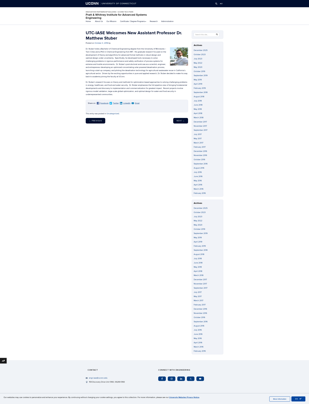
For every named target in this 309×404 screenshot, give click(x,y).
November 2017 (200, 126)
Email (137, 103)
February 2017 (200, 147)
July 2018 (198, 101)
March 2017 (198, 143)
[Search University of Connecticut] (216, 4)
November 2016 (200, 155)
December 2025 (200, 50)
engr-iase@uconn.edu (98, 378)
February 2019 (200, 88)
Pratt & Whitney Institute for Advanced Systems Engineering (116, 16)
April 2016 (198, 185)
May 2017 (198, 138)
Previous (95, 121)
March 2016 (198, 189)
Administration (167, 21)
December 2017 (200, 122)
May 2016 (198, 180)
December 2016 (200, 151)
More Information (279, 399)
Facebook (104, 103)
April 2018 (198, 113)
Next (181, 121)
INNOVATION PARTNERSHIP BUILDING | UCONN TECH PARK (109, 12)
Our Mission (111, 21)
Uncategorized (113, 113)
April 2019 (198, 84)
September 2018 (200, 92)
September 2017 (200, 130)
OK (297, 399)
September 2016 (200, 164)
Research (154, 21)
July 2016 (198, 172)
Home (88, 21)
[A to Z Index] (221, 4)
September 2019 (200, 75)
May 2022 (198, 63)
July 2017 (198, 134)
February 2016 (200, 193)
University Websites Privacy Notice (184, 397)
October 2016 (199, 159)
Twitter (116, 103)
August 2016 (199, 168)
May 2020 (198, 67)
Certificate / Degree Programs (132, 21)
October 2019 (199, 71)
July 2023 (198, 59)
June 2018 (198, 105)
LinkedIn (126, 103)
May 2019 (198, 80)
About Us (99, 21)
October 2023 (200, 54)
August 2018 (199, 96)
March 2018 (198, 117)
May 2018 (198, 109)
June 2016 (198, 176)
